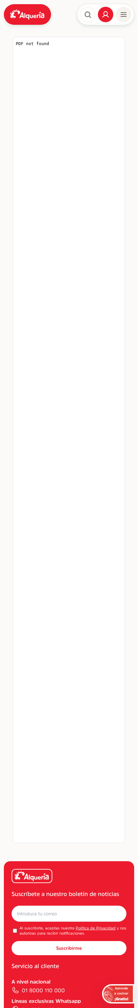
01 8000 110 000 (43, 990)
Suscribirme (69, 948)
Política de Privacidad (96, 928)
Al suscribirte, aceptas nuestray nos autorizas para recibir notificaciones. (73, 930)
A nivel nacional (31, 981)
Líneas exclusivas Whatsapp (46, 1000)
